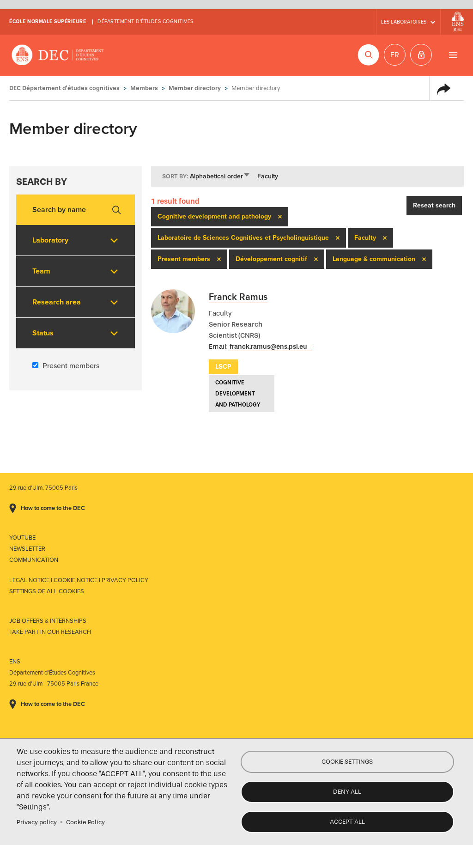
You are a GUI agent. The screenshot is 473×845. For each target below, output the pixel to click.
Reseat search (434, 205)
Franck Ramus (238, 297)
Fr (394, 55)
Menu (453, 55)
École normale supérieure (47, 21)
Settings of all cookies (46, 591)
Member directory (195, 88)
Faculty (267, 176)
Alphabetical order (220, 176)
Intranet (421, 55)
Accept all (347, 822)
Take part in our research (50, 632)
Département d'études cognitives (145, 21)
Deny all (347, 792)
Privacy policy (37, 822)
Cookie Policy (85, 822)
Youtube (22, 537)
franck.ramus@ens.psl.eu (268, 347)
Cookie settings (347, 762)
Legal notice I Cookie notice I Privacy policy (78, 580)
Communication (33, 560)
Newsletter (27, 549)
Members (144, 88)
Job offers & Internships (47, 621)
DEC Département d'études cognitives (58, 55)
